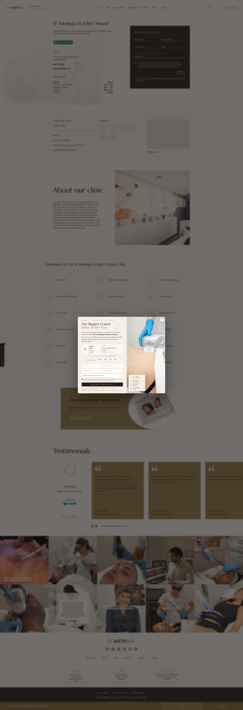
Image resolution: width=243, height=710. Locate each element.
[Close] (162, 320)
